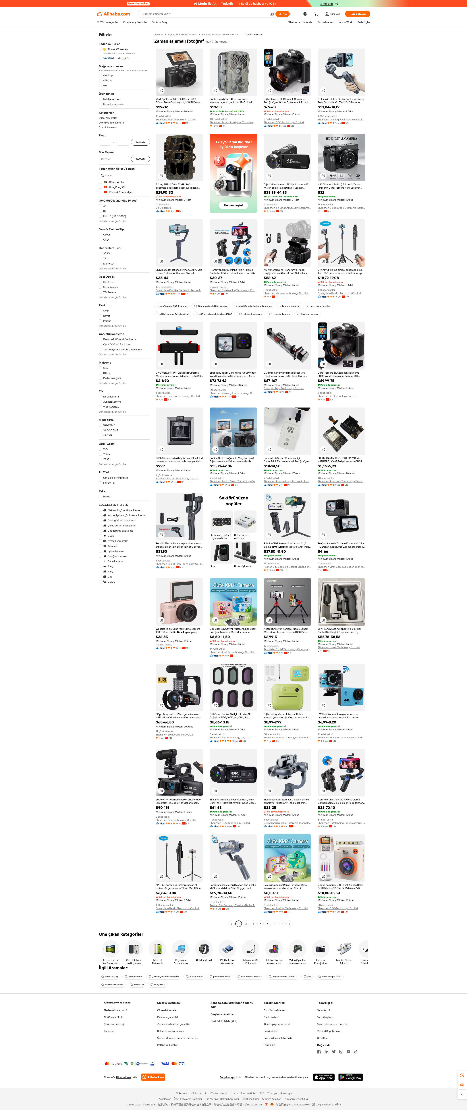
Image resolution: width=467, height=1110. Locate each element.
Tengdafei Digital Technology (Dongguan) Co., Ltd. (287, 649)
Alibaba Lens (123, 1077)
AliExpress (181, 1093)
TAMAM (140, 142)
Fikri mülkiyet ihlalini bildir (278, 1037)
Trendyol (272, 1093)
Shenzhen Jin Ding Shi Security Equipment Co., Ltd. (287, 207)
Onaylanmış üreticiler (222, 1014)
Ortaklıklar (322, 1037)
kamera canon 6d (291, 306)
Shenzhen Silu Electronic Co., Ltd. (175, 734)
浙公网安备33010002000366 (293, 1104)
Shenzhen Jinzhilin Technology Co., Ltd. (232, 652)
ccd (309, 976)
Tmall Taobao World (216, 1093)
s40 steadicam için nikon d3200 (215, 314)
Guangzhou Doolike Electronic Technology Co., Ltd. (179, 290)
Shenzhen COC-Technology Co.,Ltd (284, 122)
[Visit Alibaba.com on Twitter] (334, 1051)
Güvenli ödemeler (167, 1010)
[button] (272, 14)
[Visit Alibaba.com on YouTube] (348, 1051)
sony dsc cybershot (321, 306)
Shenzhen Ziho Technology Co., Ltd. (176, 119)
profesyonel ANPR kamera (173, 306)
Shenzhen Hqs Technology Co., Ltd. (230, 737)
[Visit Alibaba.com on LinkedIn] (326, 1051)
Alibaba (158, 34)
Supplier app (227, 1077)
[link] (462, 1075)
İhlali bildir (269, 1044)
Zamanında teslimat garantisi (173, 1024)
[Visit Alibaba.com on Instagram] (341, 1051)
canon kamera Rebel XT (285, 976)
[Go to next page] (289, 923)
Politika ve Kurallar (167, 1044)
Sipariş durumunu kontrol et (332, 1024)
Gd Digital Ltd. (163, 207)
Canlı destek (271, 1017)
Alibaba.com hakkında (117, 1002)
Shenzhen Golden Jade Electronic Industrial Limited (341, 207)
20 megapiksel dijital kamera (212, 306)
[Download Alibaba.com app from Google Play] (350, 1077)
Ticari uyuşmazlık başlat (277, 1024)
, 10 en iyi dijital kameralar (165, 976)
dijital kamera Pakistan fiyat (174, 314)
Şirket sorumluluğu (114, 1024)
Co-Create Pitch (113, 1017)
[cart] (317, 14)
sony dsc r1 (159, 984)
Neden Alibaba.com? (115, 1010)
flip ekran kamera (310, 314)
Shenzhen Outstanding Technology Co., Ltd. (233, 290)
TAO (262, 1093)
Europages (286, 1093)
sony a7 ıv (139, 984)
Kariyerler (109, 1031)
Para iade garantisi (167, 1017)
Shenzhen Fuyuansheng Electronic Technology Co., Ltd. (287, 481)
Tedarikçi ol (323, 1010)
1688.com (196, 1093)
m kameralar (196, 976)
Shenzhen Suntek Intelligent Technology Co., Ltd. (233, 122)
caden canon (135, 976)
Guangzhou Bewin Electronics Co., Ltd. (339, 293)
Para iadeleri (270, 1031)
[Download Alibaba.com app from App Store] (324, 1077)
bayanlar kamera (281, 314)
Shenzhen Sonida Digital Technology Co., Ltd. (233, 481)
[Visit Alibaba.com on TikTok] (356, 1051)
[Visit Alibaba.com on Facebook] (319, 1051)
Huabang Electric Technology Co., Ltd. (177, 478)
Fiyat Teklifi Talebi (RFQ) (224, 1021)
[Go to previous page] (231, 923)
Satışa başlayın (325, 1017)
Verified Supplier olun (329, 1031)
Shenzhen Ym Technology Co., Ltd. (337, 396)
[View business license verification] (266, 1104)
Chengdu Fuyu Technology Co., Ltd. (284, 388)
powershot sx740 (222, 976)
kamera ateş (111, 976)
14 (282, 923)
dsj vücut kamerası (252, 314)
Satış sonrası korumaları (170, 1031)
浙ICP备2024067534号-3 (326, 1104)
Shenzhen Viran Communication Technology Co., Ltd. (341, 566)
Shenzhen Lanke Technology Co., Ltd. (339, 647)
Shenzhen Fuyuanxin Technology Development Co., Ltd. (341, 481)
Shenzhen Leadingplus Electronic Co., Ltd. (341, 119)
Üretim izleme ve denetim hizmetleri (177, 1037)
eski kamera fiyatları (251, 976)
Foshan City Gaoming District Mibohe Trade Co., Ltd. (287, 566)
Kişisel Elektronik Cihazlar (182, 34)
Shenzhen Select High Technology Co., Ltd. (179, 563)
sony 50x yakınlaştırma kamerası (255, 306)
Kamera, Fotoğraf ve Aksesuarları (220, 34)
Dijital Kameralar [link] (254, 34)
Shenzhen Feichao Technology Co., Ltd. (178, 396)
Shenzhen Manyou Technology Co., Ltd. (340, 737)
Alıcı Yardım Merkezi (275, 1010)
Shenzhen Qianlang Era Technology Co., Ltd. (233, 393)
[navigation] (124, 479)
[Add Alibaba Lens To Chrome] (153, 1077)
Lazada (234, 1093)
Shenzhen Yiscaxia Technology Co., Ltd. (286, 293)
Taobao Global (248, 1093)
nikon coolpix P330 (331, 976)
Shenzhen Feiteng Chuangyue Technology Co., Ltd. (287, 737)
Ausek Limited (164, 644)
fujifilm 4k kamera (114, 984)
